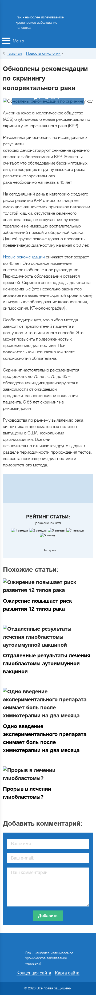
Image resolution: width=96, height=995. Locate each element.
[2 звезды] (38, 530)
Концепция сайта (34, 973)
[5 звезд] (48, 535)
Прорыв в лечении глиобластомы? (27, 793)
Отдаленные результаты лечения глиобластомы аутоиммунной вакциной (46, 664)
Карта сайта (67, 973)
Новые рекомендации (24, 257)
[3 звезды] (57, 530)
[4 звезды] (75, 530)
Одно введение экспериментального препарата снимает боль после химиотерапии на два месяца (44, 738)
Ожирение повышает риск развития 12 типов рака (37, 605)
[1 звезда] (20, 530)
